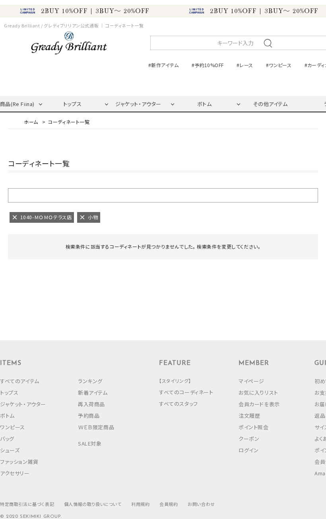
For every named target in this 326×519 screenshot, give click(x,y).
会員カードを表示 (259, 404)
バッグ (7, 438)
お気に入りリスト (258, 392)
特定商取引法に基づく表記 (27, 504)
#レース (245, 65)
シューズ (9, 450)
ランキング (90, 381)
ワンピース (12, 427)
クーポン (249, 438)
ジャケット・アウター (138, 104)
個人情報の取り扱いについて (93, 504)
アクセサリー (15, 473)
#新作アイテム (163, 65)
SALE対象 (90, 443)
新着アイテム (93, 392)
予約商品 (88, 415)
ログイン (248, 450)
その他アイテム (270, 104)
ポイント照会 (254, 427)
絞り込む (163, 195)
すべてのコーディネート (186, 392)
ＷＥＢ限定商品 (96, 427)
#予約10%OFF (207, 65)
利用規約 (140, 504)
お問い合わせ (201, 504)
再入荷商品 (91, 404)
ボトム (204, 104)
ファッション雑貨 (19, 461)
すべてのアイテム (19, 381)
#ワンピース (278, 65)
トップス (72, 104)
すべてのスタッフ (178, 403)
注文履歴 (249, 415)
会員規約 (168, 504)
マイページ (251, 381)
